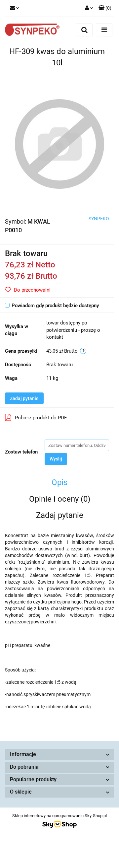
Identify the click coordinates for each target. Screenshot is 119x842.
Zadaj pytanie (24, 398)
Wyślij (56, 458)
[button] (105, 8)
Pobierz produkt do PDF (41, 418)
